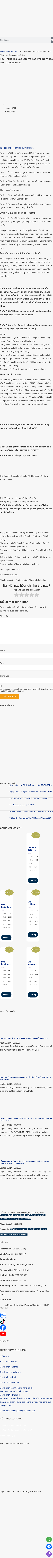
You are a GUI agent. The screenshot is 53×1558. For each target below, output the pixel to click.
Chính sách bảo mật (9, 1367)
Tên (2, 651)
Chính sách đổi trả (8, 1377)
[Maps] (49, 1554)
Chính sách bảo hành (9, 1383)
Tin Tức (13, 52)
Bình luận (5, 616)
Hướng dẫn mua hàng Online (13, 1425)
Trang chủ (4, 52)
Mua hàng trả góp (7, 1435)
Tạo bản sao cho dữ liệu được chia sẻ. (17, 148)
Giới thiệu (4, 1356)
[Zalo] (49, 1546)
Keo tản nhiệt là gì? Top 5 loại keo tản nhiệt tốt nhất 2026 (24, 1038)
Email (3, 663)
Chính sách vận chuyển (10, 1372)
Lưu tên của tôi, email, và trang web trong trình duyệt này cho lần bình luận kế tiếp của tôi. (26, 690)
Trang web (4, 676)
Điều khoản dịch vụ (8, 1362)
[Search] (52, 40)
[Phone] (49, 1539)
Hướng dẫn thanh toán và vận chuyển (16, 1430)
